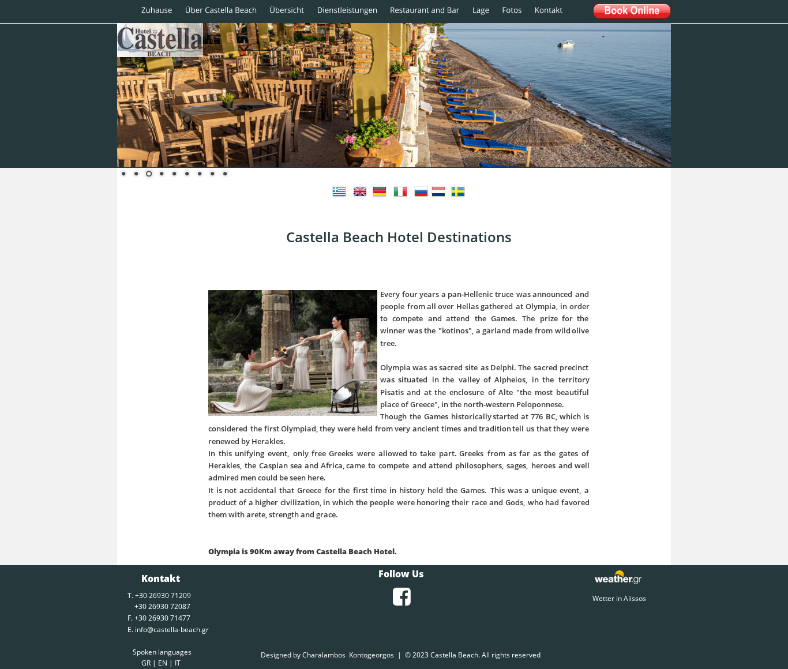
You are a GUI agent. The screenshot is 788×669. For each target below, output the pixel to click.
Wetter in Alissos (617, 598)
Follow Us (401, 573)
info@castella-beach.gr (172, 629)
